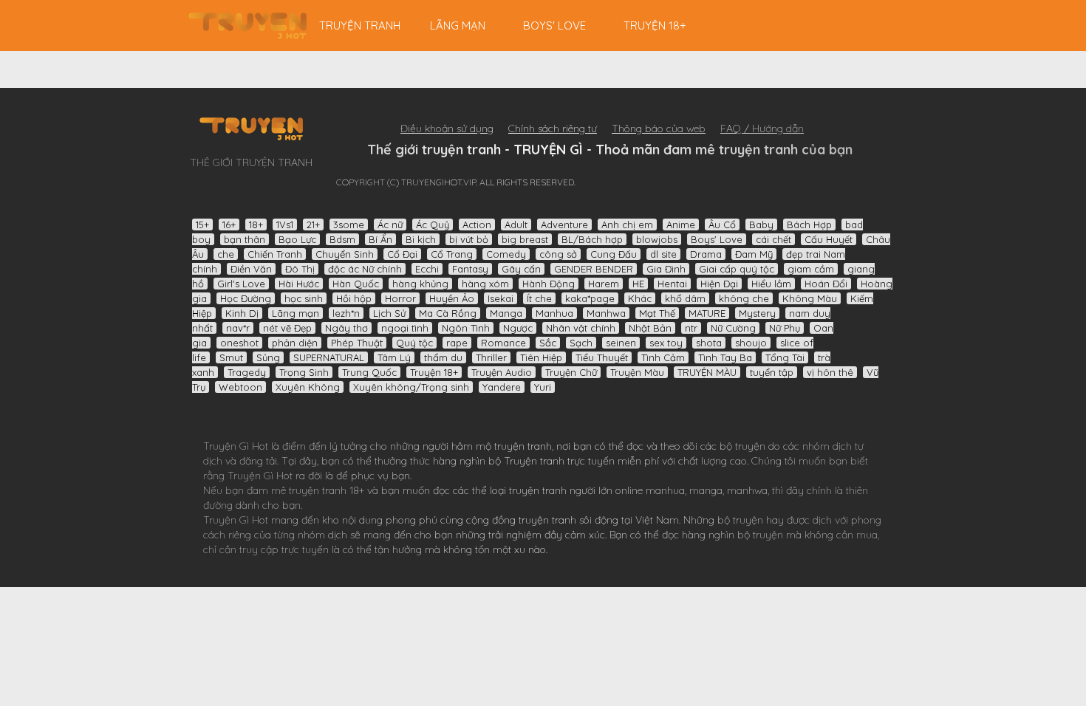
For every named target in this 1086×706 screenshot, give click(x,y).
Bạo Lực (297, 239)
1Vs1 (284, 224)
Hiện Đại (719, 283)
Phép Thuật (357, 343)
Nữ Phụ (784, 328)
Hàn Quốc (355, 283)
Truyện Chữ (571, 372)
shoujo (751, 343)
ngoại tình (404, 328)
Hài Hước (299, 283)
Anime (680, 224)
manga (706, 490)
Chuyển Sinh (344, 254)
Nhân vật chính (580, 328)
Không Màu (809, 298)
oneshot (239, 343)
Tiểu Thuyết (602, 357)
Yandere (501, 387)
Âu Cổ (722, 224)
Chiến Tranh (274, 254)
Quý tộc (414, 343)
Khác (640, 298)
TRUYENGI (247, 25)
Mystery (757, 313)
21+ (313, 224)
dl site (663, 254)
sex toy (666, 343)
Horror (400, 298)
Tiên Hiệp (541, 357)
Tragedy (247, 372)
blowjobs (656, 239)
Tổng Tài (785, 357)
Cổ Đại (402, 254)
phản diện (295, 343)
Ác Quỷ (432, 224)
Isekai (500, 298)
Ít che (539, 298)
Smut (231, 357)
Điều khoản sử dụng (447, 128)
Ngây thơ (346, 328)
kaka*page (590, 298)
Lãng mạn (457, 25)
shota (709, 343)
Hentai (672, 283)
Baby (761, 224)
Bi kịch (421, 239)
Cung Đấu (613, 254)
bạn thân (244, 239)
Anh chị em (627, 224)
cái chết (773, 239)
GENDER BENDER (593, 269)
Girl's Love (241, 283)
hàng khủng (420, 283)
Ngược (518, 328)
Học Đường (245, 298)
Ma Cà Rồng (448, 313)
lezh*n (346, 313)
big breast (525, 239)
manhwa (747, 490)
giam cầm (811, 269)
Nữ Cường (733, 328)
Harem (603, 283)
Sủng (268, 357)
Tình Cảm (663, 357)
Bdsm (342, 239)
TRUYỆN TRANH (359, 25)
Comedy (506, 254)
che (225, 254)
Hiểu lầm (771, 283)
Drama (706, 254)
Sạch (581, 343)
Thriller (491, 357)
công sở (558, 254)
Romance (503, 343)
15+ (202, 224)
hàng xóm (485, 283)
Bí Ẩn (380, 239)
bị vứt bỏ (468, 239)
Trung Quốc (369, 372)
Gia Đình (666, 269)
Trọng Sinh (304, 372)
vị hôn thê (830, 372)
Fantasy (470, 269)
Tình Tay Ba (725, 357)
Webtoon (240, 387)
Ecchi (427, 269)
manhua (665, 490)
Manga (506, 313)
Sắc (547, 343)
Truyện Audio (501, 372)
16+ (229, 224)
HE (638, 283)
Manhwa (606, 313)
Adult (516, 224)
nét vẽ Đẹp (287, 328)
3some (348, 224)
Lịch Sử (389, 313)
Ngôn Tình (466, 328)
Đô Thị (300, 269)
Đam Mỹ (754, 254)
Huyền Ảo (451, 298)
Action (476, 224)
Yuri (542, 387)
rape (457, 343)
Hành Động (548, 283)
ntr (691, 328)
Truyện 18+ (655, 25)
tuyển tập (771, 372)
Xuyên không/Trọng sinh (411, 387)
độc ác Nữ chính (365, 269)
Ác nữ (390, 224)
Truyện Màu (637, 372)
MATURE (707, 313)
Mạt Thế (657, 313)
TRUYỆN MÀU (707, 372)
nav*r (238, 328)
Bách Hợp (809, 224)
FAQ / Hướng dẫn (762, 128)
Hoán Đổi (826, 283)
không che (744, 298)
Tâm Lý (394, 357)
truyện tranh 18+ (326, 490)
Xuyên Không (308, 387)
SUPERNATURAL (328, 357)
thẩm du (443, 357)
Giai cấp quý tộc (736, 269)
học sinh (303, 298)
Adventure (564, 224)
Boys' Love (554, 25)
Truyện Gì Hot (235, 446)
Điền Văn (251, 269)
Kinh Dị (242, 313)
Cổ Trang (452, 254)
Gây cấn (521, 269)
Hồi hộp (354, 298)
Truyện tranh (534, 460)
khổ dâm (685, 298)
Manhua (554, 313)
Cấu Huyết (829, 239)
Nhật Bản (650, 328)
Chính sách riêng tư (552, 128)
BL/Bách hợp (592, 239)
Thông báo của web (659, 128)
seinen (621, 343)
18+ (256, 224)
